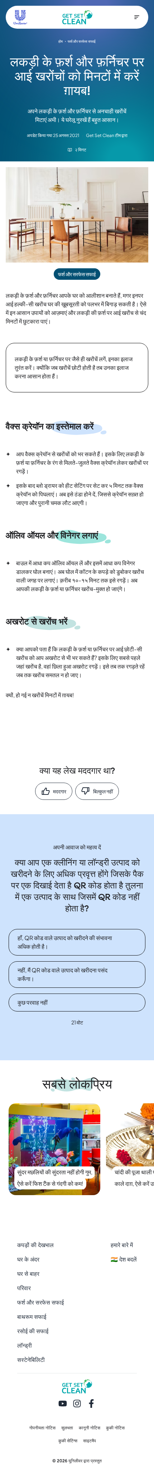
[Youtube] (62, 1404)
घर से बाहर (28, 1274)
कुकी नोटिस (115, 1428)
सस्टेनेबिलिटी (31, 1360)
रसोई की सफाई (32, 1331)
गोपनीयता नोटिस (42, 1428)
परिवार (24, 1288)
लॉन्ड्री (24, 1345)
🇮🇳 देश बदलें (124, 1259)
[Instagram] (77, 1404)
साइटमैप (89, 1441)
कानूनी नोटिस (89, 1428)
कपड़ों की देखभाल (35, 1245)
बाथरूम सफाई (31, 1317)
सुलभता (67, 1428)
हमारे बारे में (122, 1245)
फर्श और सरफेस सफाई (40, 1302)
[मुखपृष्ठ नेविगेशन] (136, 17)
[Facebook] (91, 1404)
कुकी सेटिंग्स (67, 1441)
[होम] (77, 17)
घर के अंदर (28, 1259)
